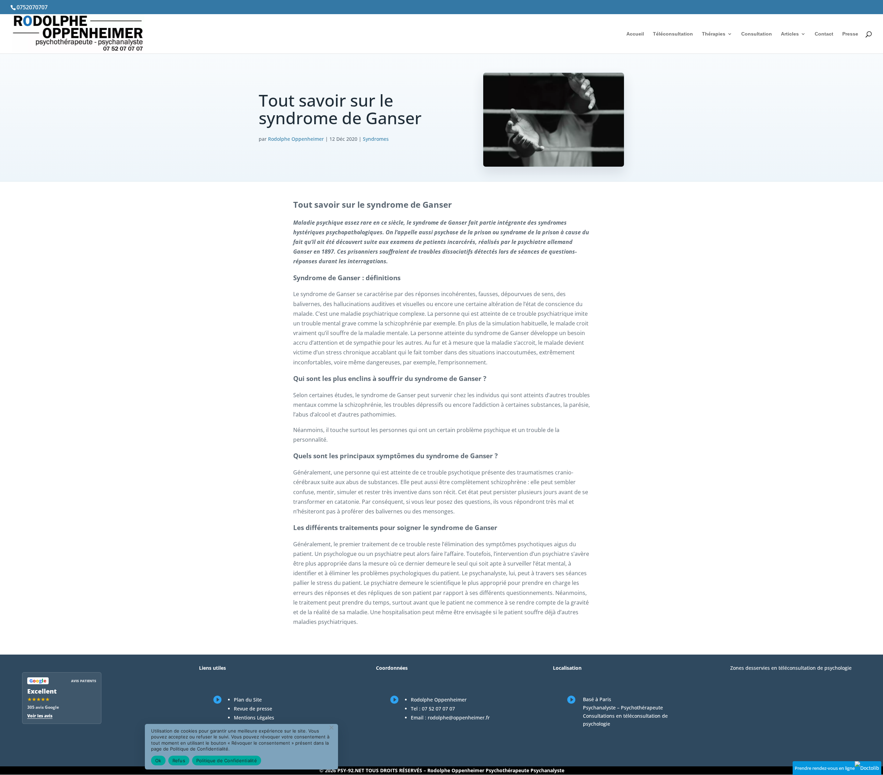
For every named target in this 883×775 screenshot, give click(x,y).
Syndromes (376, 139)
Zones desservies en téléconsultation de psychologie (791, 668)
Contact (824, 34)
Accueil (635, 34)
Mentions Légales (254, 717)
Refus (178, 760)
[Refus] (331, 727)
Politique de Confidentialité (226, 760)
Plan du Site (248, 699)
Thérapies (713, 34)
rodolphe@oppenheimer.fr (459, 717)
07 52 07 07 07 (438, 708)
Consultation (756, 34)
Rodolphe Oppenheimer (296, 139)
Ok (158, 760)
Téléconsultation (673, 34)
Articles (790, 34)
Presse (850, 34)
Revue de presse (253, 708)
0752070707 (32, 7)
